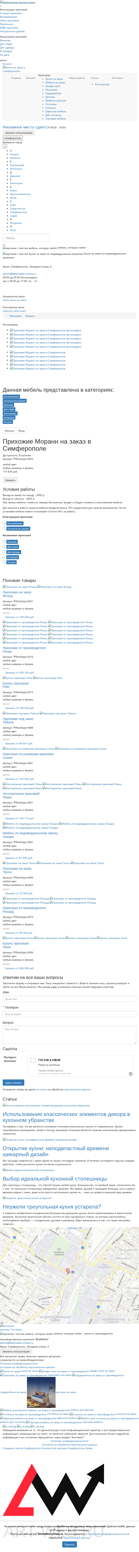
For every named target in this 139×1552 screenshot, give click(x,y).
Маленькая (6, 24)
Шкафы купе (52, 86)
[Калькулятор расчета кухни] (17, 2)
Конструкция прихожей (18, 516)
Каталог (7, 63)
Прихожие (51, 89)
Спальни (50, 107)
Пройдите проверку (10, 1058)
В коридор (6, 51)
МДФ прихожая (9, 27)
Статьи (94, 78)
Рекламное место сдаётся (26, 126)
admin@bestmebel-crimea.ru (16, 1343)
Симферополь (12, 138)
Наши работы (77, 78)
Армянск (15, 158)
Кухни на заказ (54, 78)
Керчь (13, 190)
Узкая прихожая (9, 20)
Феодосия (16, 223)
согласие (41, 1089)
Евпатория (16, 183)
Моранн (30, 316)
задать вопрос (13, 1082)
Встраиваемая (8, 16)
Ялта (13, 230)
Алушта (14, 154)
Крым (13, 197)
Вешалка (5, 40)
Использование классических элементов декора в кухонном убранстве (66, 1117)
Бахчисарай (17, 165)
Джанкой (15, 176)
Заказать (10, 480)
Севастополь (17, 208)
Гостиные (51, 104)
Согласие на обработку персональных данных (27, 1367)
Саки (13, 205)
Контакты (117, 78)
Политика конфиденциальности (19, 1363)
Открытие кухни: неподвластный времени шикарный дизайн (56, 1151)
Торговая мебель (55, 118)
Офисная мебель (55, 111)
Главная (16, 78)
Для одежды (7, 47)
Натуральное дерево (12, 31)
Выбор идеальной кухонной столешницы (55, 1178)
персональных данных (77, 1089)
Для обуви (6, 44)
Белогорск (16, 168)
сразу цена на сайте (15, 300)
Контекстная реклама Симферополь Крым (67, 1448)
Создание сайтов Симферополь (22, 1448)
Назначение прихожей (17, 535)
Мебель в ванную (55, 100)
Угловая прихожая (11, 13)
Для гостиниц (53, 115)
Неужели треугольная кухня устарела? (52, 1206)
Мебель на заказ (55, 82)
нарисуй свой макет (14, 310)
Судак (13, 215)
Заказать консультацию (19, 132)
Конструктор (102, 84)
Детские (50, 97)
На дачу (4, 54)
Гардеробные (53, 93)
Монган (9, 430)
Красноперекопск (20, 194)
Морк (21, 430)
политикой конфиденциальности (107, 1534)
